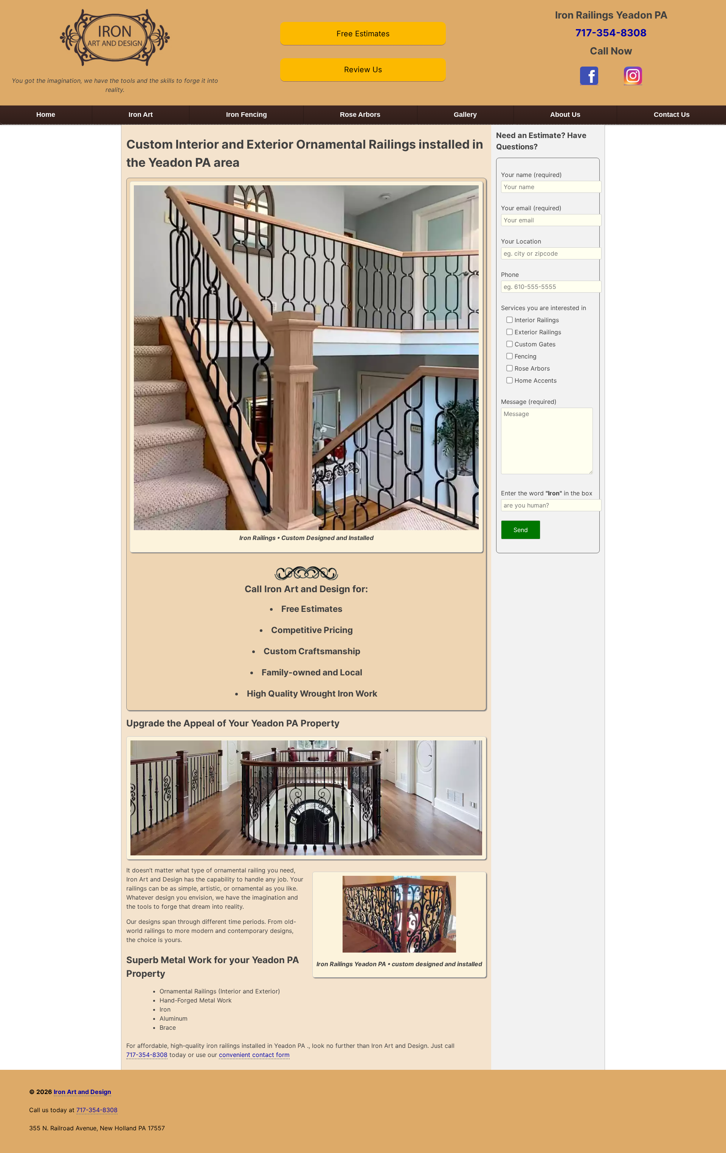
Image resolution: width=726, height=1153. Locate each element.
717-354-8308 (611, 33)
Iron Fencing (246, 114)
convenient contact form (254, 1054)
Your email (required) (531, 208)
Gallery (465, 114)
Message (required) (529, 401)
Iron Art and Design (82, 1092)
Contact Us (672, 114)
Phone (510, 274)
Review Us (363, 69)
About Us (565, 114)
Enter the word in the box (547, 493)
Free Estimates (363, 33)
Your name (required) (531, 174)
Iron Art (141, 114)
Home (45, 114)
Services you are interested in (543, 308)
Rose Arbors (360, 114)
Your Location (521, 241)
